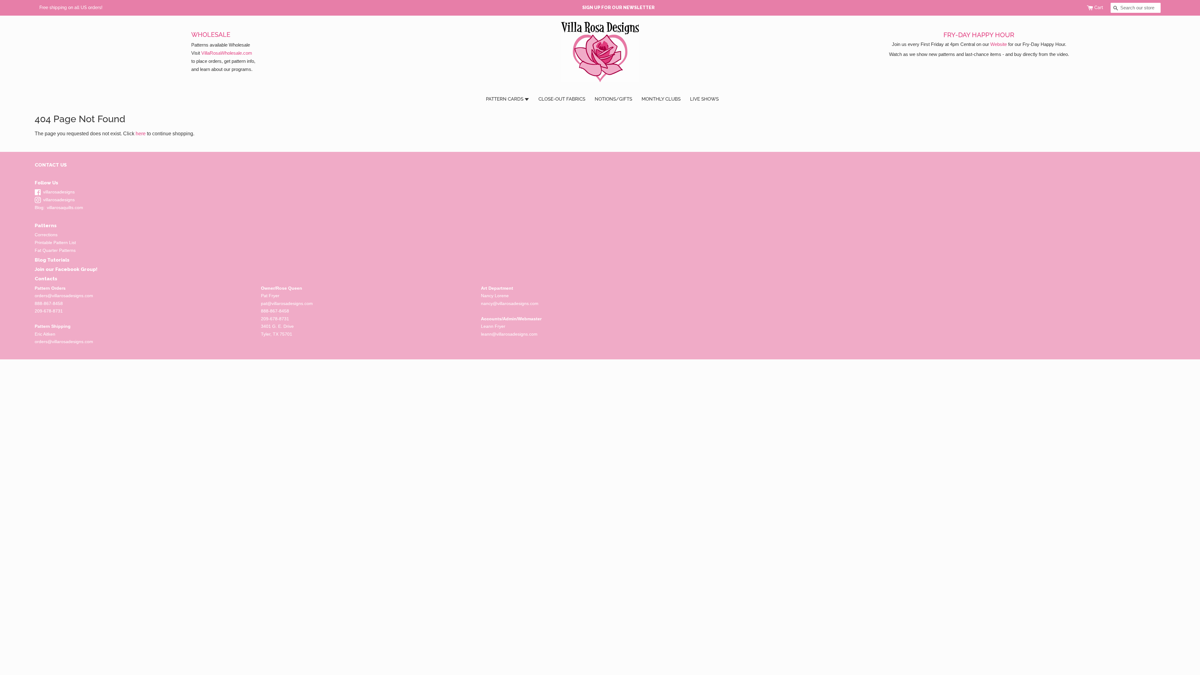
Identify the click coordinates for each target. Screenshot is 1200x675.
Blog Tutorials (52, 260)
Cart (1098, 7)
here (141, 133)
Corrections (46, 234)
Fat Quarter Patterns (55, 250)
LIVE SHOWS (704, 99)
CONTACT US (51, 165)
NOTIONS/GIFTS (613, 99)
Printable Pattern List (55, 242)
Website (998, 44)
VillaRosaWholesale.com (226, 53)
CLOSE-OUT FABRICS (561, 99)
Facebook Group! (76, 269)
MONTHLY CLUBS (661, 99)
